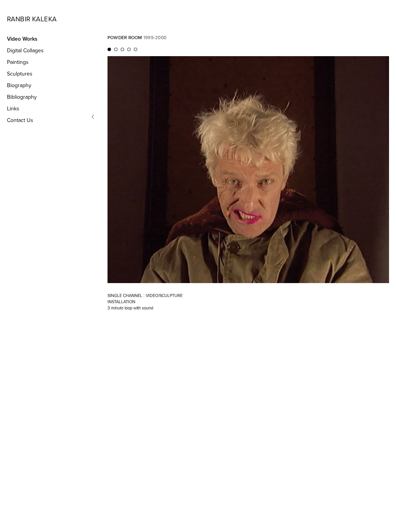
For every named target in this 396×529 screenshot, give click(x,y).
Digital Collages (25, 50)
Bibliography (22, 97)
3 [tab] (123, 49)
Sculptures (19, 73)
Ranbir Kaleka (31, 19)
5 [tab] (136, 49)
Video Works (22, 39)
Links (13, 108)
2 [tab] (116, 49)
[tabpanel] (248, 183)
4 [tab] (129, 49)
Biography (19, 85)
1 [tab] (110, 49)
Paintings (18, 62)
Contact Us (20, 120)
